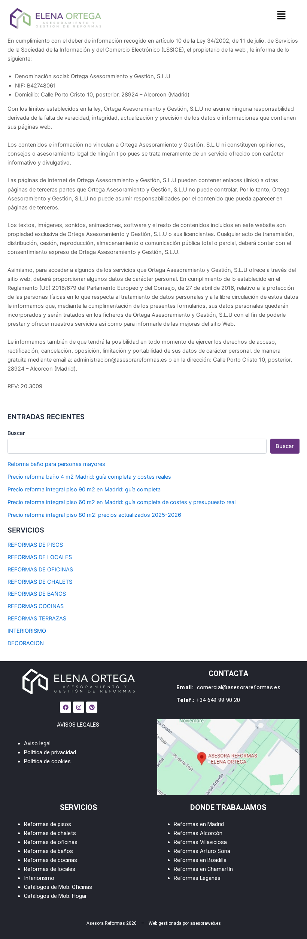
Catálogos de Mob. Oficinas (58, 887)
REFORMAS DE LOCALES (39, 557)
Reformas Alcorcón (198, 833)
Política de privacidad (50, 752)
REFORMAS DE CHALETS (39, 582)
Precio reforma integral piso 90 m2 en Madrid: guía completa (84, 489)
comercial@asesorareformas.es (237, 687)
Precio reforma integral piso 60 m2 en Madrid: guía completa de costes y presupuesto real (121, 502)
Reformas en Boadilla (200, 860)
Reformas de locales (49, 869)
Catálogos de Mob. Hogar (55, 896)
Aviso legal (37, 743)
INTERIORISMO (26, 630)
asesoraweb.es (205, 923)
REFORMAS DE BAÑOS (36, 593)
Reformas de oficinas (50, 842)
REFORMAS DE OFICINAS (40, 569)
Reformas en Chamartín (203, 869)
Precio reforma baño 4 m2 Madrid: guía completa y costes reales (89, 476)
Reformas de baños (48, 851)
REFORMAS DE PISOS (35, 544)
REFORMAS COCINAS (35, 606)
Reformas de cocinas (50, 860)
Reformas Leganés (197, 878)
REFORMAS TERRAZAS (36, 618)
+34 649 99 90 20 (218, 700)
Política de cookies (47, 761)
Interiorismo (39, 878)
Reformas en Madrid (199, 824)
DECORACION (25, 643)
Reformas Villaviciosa (200, 842)
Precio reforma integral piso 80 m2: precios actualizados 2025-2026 (94, 515)
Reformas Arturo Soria (202, 851)
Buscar (16, 433)
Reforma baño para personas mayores (56, 464)
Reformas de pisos (47, 824)
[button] (281, 15)
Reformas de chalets (50, 833)
